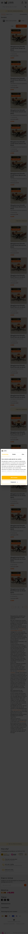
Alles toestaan (14, 477)
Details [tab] (14, 454)
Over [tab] (23, 454)
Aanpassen (13, 482)
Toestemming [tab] (5, 454)
